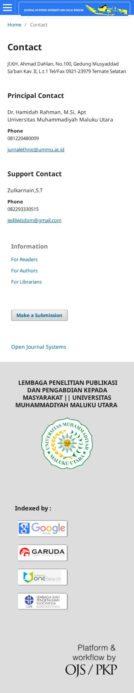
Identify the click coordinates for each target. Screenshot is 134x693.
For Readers (24, 259)
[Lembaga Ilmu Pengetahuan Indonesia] (43, 610)
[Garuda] (43, 562)
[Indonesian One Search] (43, 586)
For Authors (24, 270)
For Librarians (26, 281)
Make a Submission (39, 315)
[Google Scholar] (43, 538)
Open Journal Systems (38, 346)
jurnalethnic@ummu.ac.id (35, 149)
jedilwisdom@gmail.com (34, 220)
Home (14, 24)
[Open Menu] (7, 7)
